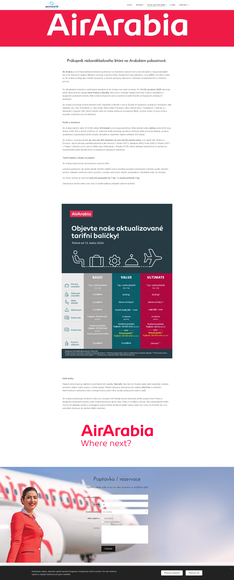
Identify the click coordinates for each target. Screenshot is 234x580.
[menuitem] (130, 5)
